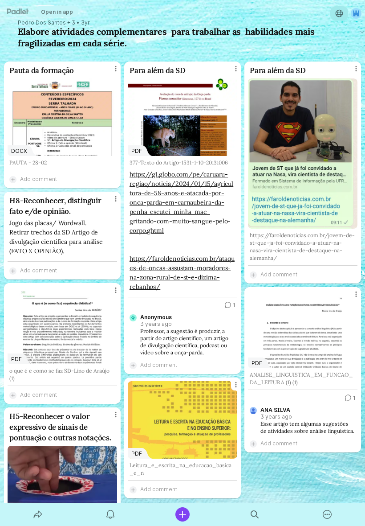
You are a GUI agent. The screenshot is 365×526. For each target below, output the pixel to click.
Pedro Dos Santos (42, 23)
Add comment (38, 179)
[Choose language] (339, 13)
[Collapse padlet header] (362, 31)
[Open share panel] (38, 514)
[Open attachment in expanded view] (302, 153)
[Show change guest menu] (356, 13)
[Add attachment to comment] (13, 179)
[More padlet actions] (327, 514)
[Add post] (182, 514)
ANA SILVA (275, 410)
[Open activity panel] (110, 514)
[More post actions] (110, 72)
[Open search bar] (255, 514)
